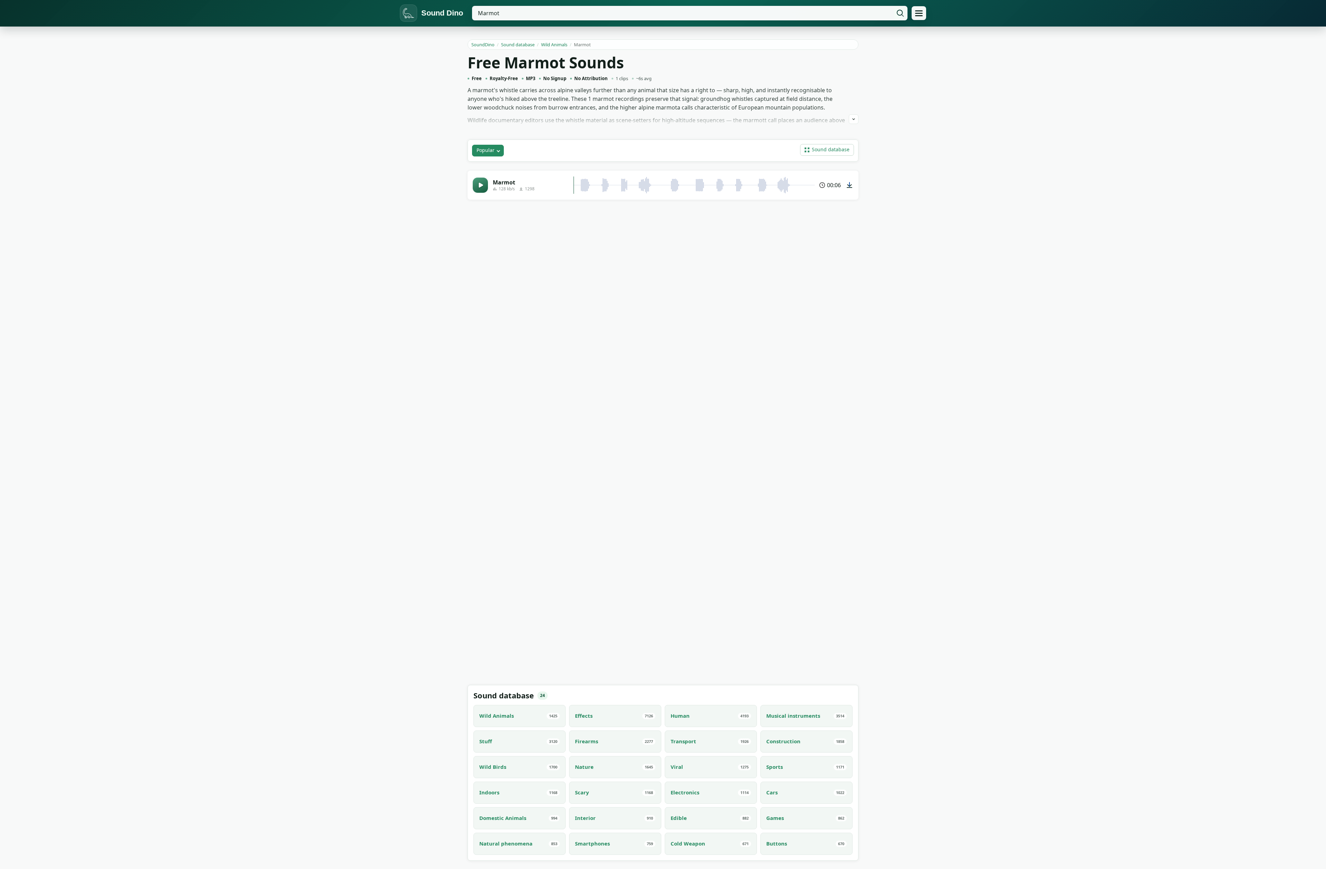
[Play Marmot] (480, 185)
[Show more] (853, 119)
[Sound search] (900, 13)
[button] (827, 150)
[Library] (919, 13)
